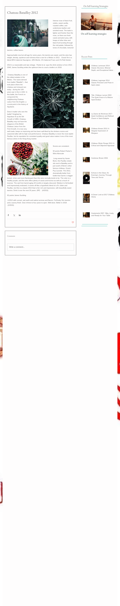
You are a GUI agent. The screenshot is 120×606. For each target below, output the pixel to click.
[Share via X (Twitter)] (14, 215)
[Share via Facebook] (8, 215)
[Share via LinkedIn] (20, 215)
